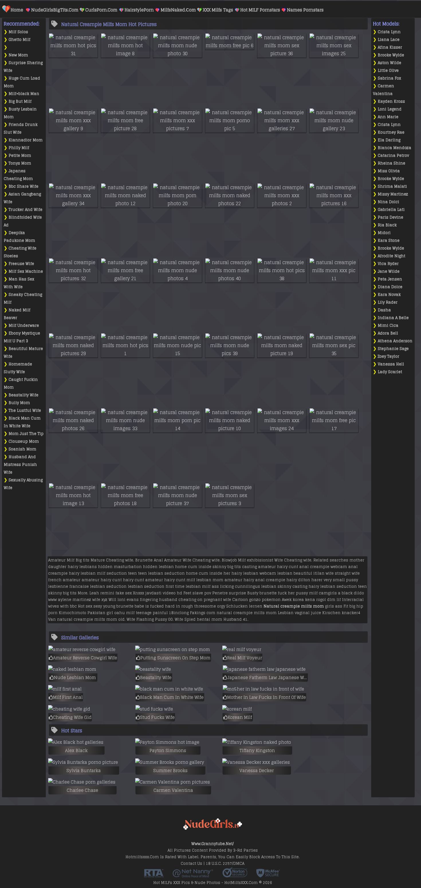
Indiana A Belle (393, 318)
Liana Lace (389, 39)
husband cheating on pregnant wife (195, 599)
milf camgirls (323, 593)
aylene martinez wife (79, 599)
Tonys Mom (20, 163)
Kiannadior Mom (26, 140)
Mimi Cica (388, 325)
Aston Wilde (389, 63)
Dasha (384, 310)
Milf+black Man (24, 93)
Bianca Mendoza (394, 148)
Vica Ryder (388, 263)
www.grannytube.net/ (212, 843)
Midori (384, 233)
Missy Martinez (393, 194)
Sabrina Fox (389, 78)
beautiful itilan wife (314, 573)
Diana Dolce (390, 287)
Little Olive (388, 70)
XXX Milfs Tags (218, 10)
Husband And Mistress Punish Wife (20, 465)
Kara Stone (389, 240)
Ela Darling (389, 140)
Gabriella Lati (391, 209)
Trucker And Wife (25, 209)
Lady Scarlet (390, 372)
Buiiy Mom (19, 402)
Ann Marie (388, 117)
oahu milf (124, 613)
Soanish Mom (22, 449)
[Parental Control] (193, 875)
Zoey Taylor (388, 356)
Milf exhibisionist (255, 560)
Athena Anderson (395, 341)
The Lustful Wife (25, 410)
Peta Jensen (390, 279)
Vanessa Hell (391, 364)
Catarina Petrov (393, 155)
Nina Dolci (388, 202)
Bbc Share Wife (23, 186)
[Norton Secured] (235, 875)
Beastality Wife (23, 395)
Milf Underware (24, 325)
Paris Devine (390, 217)
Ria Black (387, 225)
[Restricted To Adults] (154, 875)
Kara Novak (389, 294)
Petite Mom (20, 155)
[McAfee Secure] (268, 875)
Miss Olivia (389, 171)
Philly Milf (19, 148)
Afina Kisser (390, 47)
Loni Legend (390, 109)
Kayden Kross (391, 101)
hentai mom (209, 619)
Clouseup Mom (24, 441)
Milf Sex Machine (26, 271)
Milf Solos (18, 32)
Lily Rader (388, 302)
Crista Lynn (389, 32)
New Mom (18, 55)
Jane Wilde (389, 271)
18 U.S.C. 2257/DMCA (225, 863)
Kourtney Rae (391, 132)
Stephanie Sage (393, 348)
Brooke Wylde (391, 55)
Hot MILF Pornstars (260, 10)
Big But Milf (20, 101)
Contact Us (191, 863)
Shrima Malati (392, 186)
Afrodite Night (391, 256)
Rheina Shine (391, 163)
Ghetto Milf (19, 39)
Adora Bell (388, 333)
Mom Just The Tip (26, 433)
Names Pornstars (305, 10)
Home (17, 10)
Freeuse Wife (21, 263)
